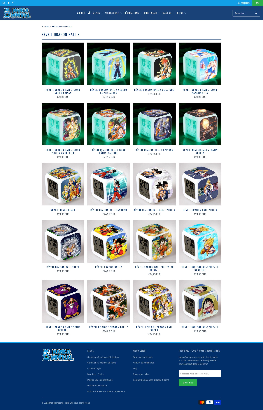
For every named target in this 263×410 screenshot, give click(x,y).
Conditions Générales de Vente (101, 362)
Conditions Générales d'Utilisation (103, 357)
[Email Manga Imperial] (3, 3)
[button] (95, 13)
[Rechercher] (256, 13)
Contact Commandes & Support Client (151, 380)
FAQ (135, 368)
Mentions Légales (95, 374)
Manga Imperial (56, 403)
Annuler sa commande (143, 362)
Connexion (245, 3)
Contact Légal (94, 368)
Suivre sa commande (143, 357)
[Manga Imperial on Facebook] (8, 3)
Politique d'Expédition (97, 385)
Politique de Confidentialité (99, 380)
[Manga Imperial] (17, 13)
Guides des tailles (141, 374)
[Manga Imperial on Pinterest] (13, 3)
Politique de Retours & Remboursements (106, 391)
